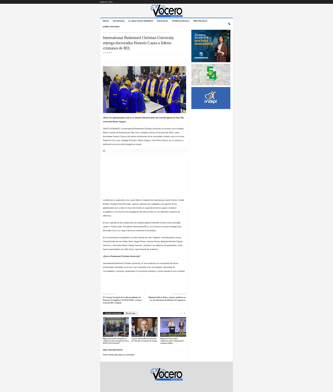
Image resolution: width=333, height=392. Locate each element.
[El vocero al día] (166, 11)
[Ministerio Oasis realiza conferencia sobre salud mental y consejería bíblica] (173, 327)
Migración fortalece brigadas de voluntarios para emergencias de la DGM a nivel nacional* (116, 341)
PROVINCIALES (200, 21)
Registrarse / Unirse (106, 2)
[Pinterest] (117, 59)
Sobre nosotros (111, 27)
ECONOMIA (136, 335)
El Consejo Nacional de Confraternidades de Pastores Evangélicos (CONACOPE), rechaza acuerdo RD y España (122, 300)
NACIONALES (119, 21)
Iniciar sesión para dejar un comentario (119, 355)
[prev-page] (181, 313)
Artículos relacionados (113, 313)
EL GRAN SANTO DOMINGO (141, 21)
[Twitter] (111, 59)
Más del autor (131, 313)
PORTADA (111, 32)
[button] (229, 24)
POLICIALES (162, 21)
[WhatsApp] (123, 59)
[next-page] (185, 313)
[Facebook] (105, 59)
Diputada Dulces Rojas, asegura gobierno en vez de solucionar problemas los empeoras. (167, 298)
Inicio (106, 21)
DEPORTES (164, 335)
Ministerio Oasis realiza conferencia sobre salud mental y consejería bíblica (172, 341)
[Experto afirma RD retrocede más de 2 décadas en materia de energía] (145, 327)
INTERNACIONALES (181, 21)
